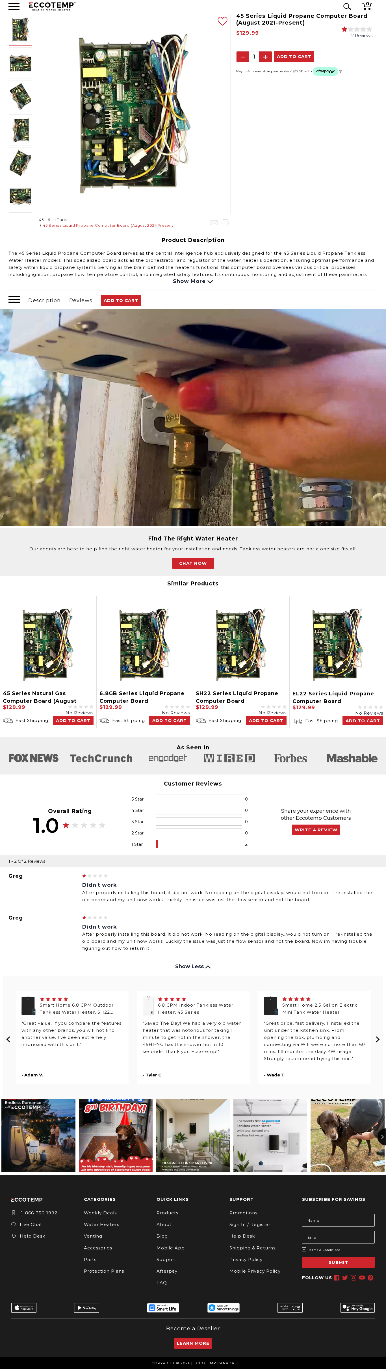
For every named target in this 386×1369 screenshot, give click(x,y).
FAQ (162, 1282)
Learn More (193, 1343)
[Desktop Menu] (13, 6)
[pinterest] (370, 1277)
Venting (93, 1236)
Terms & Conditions (325, 1250)
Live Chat (31, 1224)
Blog (162, 1236)
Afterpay (167, 1271)
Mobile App (171, 1248)
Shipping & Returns (252, 1248)
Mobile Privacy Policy (255, 1271)
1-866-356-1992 (38, 1213)
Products (167, 1213)
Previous (9, 1037)
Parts (90, 1259)
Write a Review (316, 829)
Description (44, 300)
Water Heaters (101, 1224)
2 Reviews (361, 35)
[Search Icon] (346, 6)
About (164, 1224)
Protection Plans (104, 1271)
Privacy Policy (246, 1259)
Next (377, 1037)
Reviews (80, 300)
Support (166, 1259)
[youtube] (362, 1277)
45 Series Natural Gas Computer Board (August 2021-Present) (40, 701)
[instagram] (353, 1277)
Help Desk (32, 1236)
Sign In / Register (249, 1224)
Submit (338, 1262)
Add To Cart (121, 300)
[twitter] (345, 1277)
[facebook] (336, 1277)
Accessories (98, 1248)
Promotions (243, 1213)
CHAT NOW (193, 563)
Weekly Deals (100, 1213)
